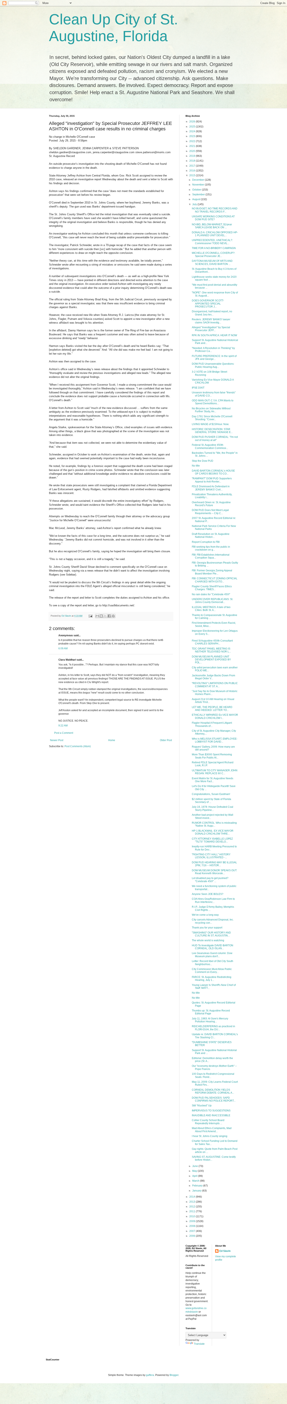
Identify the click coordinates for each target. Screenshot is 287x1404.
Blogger (174, 1375)
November (198, 184)
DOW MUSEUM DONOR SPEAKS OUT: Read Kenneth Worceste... (214, 872)
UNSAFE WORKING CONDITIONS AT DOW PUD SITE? (213, 218)
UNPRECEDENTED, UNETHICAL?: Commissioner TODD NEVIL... (212, 242)
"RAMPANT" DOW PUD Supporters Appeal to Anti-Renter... (212, 480)
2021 (192, 146)
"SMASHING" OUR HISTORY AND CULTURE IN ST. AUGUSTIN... (211, 934)
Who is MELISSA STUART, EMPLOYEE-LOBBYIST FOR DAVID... (214, 740)
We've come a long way (205, 914)
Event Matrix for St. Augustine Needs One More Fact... (212, 780)
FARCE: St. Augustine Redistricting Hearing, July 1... (211, 978)
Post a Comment (63, 732)
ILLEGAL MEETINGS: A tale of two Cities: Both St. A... (211, 609)
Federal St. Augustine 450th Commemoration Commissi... (210, 446)
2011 (192, 1211)
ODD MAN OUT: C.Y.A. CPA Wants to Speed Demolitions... (212, 402)
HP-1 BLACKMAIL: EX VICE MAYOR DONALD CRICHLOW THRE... (212, 832)
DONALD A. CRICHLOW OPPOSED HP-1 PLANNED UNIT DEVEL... (215, 234)
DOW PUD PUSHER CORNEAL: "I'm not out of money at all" (215, 438)
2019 (192, 155)
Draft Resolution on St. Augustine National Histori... (210, 535)
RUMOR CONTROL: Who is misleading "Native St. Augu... (214, 824)
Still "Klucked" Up (202, 1105)
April (195, 1176)
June (195, 1166)
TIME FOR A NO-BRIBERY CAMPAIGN (214, 248)
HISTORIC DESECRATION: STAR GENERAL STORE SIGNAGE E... (212, 431)
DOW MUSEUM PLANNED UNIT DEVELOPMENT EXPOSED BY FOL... (211, 659)
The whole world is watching (208, 940)
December (198, 179)
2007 (192, 1231)
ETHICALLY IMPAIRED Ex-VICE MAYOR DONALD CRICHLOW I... (215, 716)
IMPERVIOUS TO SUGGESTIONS (211, 1110)
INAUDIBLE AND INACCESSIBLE (211, 1115)
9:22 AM (63, 725)
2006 (192, 1235)
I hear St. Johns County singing (209, 1136)
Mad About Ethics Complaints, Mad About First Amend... (212, 1130)
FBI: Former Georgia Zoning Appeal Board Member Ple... (212, 572)
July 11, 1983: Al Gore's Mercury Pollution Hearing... (210, 1020)
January (197, 1190)
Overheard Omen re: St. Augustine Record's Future (211, 504)
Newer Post (56, 740)
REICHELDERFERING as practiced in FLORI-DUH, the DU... (213, 1028)
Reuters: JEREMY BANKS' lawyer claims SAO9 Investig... (211, 321)
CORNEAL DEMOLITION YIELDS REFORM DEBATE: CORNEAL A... (213, 1091)
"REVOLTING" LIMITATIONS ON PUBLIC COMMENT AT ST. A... (215, 685)
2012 (192, 1206)
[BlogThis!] (101, 616)
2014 (192, 1196)
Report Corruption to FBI (206, 542)
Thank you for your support (207, 927)
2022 (192, 141)
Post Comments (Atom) (78, 746)
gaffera (150, 1375)
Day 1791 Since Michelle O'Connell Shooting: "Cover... (212, 418)
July (194, 204)
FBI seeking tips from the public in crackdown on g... (211, 548)
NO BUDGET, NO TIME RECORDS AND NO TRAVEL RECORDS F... (214, 210)
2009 (192, 1221)
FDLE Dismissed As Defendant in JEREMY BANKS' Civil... (211, 488)
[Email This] (97, 616)
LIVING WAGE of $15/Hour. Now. (210, 424)
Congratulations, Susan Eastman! (211, 794)
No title (196, 465)
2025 (192, 126)
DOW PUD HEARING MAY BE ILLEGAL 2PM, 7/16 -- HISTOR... (214, 864)
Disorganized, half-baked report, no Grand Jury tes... (212, 313)
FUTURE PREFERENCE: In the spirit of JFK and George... (214, 357)
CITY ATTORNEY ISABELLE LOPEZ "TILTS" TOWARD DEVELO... (212, 840)
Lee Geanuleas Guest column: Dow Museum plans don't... (212, 955)
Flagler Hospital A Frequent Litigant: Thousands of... (212, 724)
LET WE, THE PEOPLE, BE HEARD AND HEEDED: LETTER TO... (212, 709)
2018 (192, 160)
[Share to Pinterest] (113, 616)
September (198, 194)
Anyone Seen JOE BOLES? (207, 894)
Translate (199, 1343)
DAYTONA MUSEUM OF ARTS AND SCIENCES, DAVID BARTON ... (212, 262)
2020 (192, 151)
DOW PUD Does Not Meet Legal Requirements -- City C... (210, 512)
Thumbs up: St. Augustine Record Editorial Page (211, 1012)
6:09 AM (63, 648)
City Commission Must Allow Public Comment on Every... (212, 971)
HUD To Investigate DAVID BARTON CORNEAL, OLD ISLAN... (212, 947)
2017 (192, 165)
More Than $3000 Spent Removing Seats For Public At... (212, 756)
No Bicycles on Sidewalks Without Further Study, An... (211, 410)
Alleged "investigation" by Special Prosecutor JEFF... (211, 329)
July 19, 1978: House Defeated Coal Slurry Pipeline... (212, 808)
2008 (192, 1226)
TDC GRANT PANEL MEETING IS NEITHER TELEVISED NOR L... (211, 650)
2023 (192, 136)
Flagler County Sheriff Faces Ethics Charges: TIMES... (212, 588)
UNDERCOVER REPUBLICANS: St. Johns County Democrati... (212, 601)
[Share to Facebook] (109, 616)
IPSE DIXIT (198, 387)
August (196, 199)
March (196, 1180)
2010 (192, 1216)
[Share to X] (105, 616)
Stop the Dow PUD (202, 460)
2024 (192, 131)
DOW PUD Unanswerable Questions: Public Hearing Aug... (213, 365)
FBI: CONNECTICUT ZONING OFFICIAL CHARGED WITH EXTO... (214, 580)
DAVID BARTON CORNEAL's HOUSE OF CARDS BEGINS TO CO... (213, 472)
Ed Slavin (224, 1251)
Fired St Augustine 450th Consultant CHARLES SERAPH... (212, 642)
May (195, 1170)
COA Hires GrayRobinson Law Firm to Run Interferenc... (213, 900)
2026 (192, 121)
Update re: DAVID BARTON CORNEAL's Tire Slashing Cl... (215, 1036)
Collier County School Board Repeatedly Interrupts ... (208, 1122)
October (197, 189)
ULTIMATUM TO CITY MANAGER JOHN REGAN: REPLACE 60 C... (214, 772)
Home (111, 740)
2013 (192, 1201)
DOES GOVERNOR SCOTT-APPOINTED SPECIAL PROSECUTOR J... (208, 303)
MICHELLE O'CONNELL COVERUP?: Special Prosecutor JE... (213, 254)
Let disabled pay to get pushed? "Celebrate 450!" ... (210, 880)
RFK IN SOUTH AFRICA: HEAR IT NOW (214, 335)
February (197, 1185)
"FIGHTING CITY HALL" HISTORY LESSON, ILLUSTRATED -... (211, 856)
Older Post (166, 740)
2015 (192, 175)
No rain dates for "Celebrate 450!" (211, 594)
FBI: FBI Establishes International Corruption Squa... (210, 556)
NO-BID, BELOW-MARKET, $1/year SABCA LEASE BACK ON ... (212, 226)
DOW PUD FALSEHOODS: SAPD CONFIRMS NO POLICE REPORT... (214, 1099)
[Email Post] (90, 615)
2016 (192, 170)
